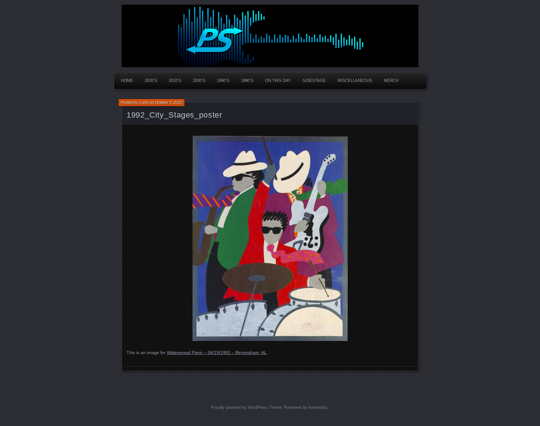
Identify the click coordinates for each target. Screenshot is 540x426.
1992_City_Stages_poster (174, 114)
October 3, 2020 (168, 102)
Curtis (144, 102)
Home (127, 80)
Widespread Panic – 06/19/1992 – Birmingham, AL (217, 352)
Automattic (318, 407)
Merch (391, 80)
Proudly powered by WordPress (239, 407)
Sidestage (314, 80)
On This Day (278, 80)
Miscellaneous (355, 80)
